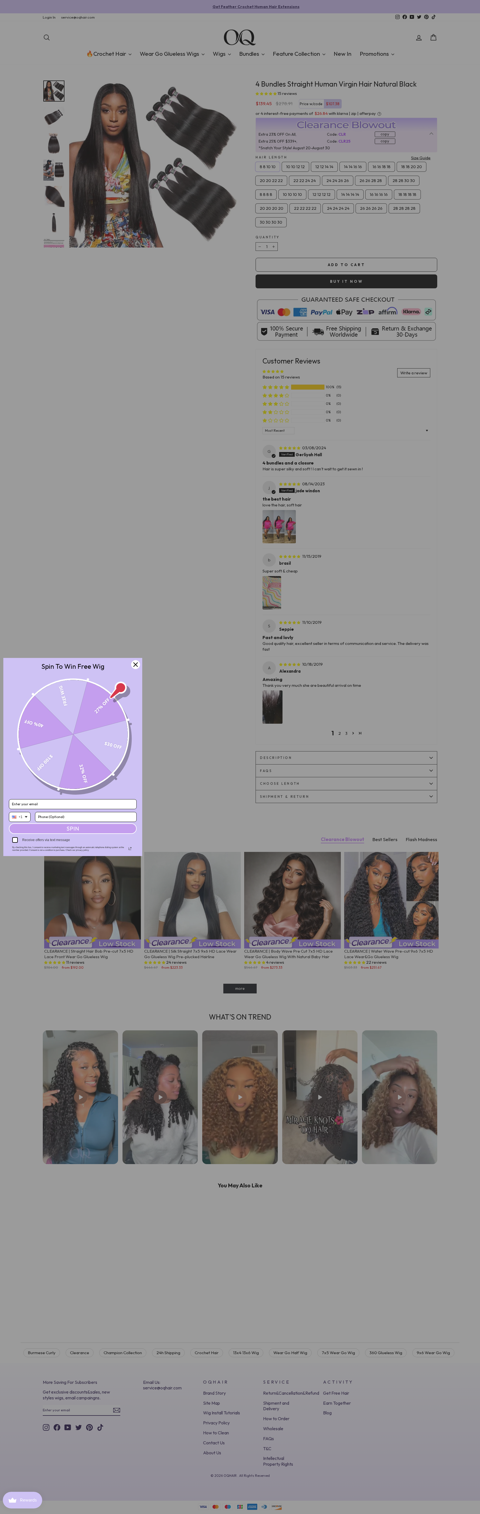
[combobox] (20, 817)
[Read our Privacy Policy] (130, 848)
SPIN (72, 828)
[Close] (135, 664)
